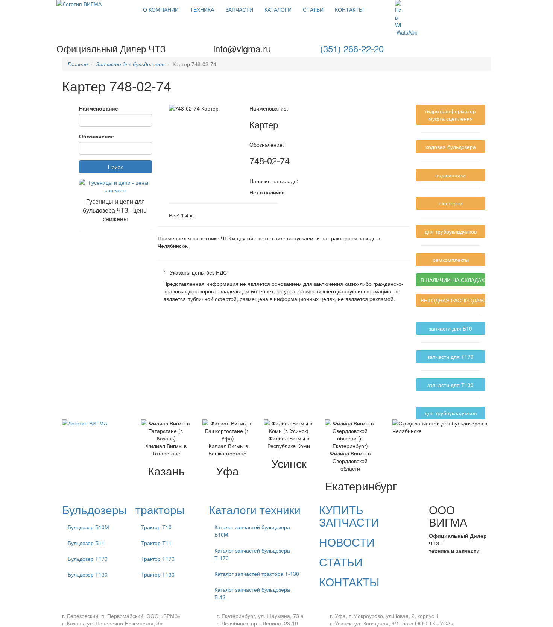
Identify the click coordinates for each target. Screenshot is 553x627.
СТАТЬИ (313, 9)
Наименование (98, 108)
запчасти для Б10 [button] (450, 328)
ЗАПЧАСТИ (239, 9)
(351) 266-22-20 (352, 48)
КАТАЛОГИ (278, 9)
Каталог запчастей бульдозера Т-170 (252, 554)
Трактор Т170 (158, 558)
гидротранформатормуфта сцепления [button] (450, 114)
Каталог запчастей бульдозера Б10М (252, 530)
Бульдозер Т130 (88, 574)
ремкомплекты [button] (451, 259)
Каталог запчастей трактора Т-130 (256, 573)
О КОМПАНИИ (161, 9)
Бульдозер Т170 (88, 558)
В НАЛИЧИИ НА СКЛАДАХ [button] (453, 280)
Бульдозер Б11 (86, 543)
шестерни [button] (451, 203)
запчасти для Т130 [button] (450, 385)
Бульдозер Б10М (88, 527)
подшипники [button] (450, 175)
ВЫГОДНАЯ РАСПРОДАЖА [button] (453, 300)
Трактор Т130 (158, 574)
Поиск (115, 166)
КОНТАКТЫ (349, 9)
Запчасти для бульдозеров (130, 64)
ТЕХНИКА (202, 9)
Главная (78, 64)
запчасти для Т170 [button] (450, 356)
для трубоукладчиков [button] (451, 231)
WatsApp (406, 32)
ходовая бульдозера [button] (450, 146)
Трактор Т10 (156, 527)
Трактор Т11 (156, 543)
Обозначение (96, 136)
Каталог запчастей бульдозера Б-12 (252, 593)
